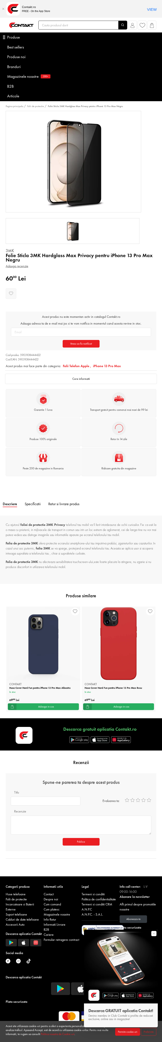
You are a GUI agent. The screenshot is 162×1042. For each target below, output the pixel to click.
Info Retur (50, 919)
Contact (49, 894)
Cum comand (52, 904)
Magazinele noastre (27, 76)
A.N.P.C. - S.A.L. (92, 914)
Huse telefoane (16, 894)
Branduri (14, 66)
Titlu (16, 792)
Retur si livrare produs (63, 503)
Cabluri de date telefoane (22, 919)
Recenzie (20, 811)
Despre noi (51, 899)
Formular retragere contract (61, 939)
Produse (13, 37)
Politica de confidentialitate (99, 899)
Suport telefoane (16, 914)
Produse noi (16, 56)
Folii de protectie (35, 106)
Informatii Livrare (54, 924)
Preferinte (149, 1032)
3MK (10, 250)
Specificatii (33, 503)
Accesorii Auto (15, 924)
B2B (10, 86)
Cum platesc (51, 909)
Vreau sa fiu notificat (81, 343)
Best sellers (15, 47)
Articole (13, 96)
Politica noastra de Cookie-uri (57, 1034)
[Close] (3, 9)
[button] (133, 26)
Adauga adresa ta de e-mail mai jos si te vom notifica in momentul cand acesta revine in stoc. (81, 323)
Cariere (49, 934)
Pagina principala (14, 106)
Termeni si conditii (93, 894)
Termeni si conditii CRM (97, 904)
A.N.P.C (87, 909)
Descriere (10, 503)
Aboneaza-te (133, 919)
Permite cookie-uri (127, 1032)
